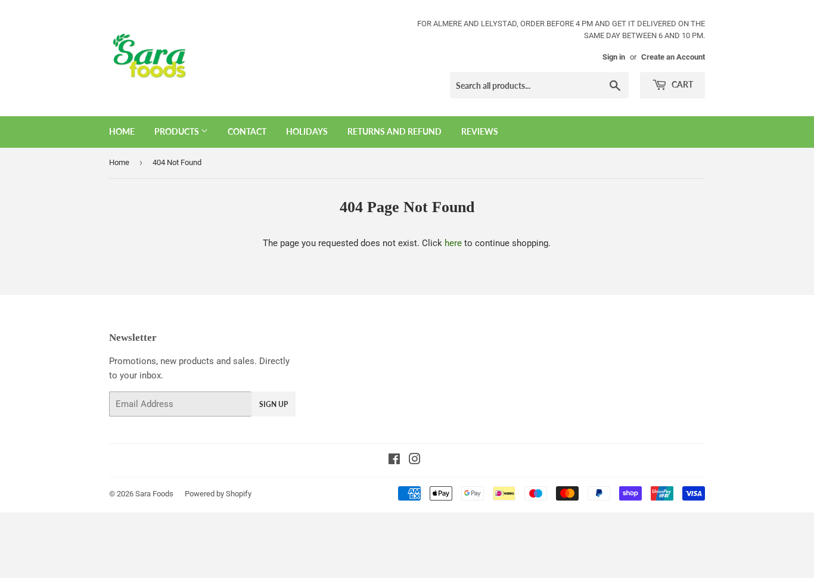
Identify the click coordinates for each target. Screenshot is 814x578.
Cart (681, 84)
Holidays (307, 131)
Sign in (613, 56)
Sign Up (273, 404)
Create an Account (673, 56)
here (453, 243)
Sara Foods (154, 493)
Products (177, 131)
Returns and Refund (394, 131)
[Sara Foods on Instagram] (415, 460)
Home (122, 131)
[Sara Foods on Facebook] (394, 460)
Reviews (479, 131)
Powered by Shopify (218, 493)
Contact (247, 131)
